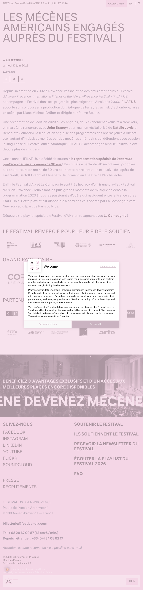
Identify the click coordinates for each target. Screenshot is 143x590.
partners (45, 276)
